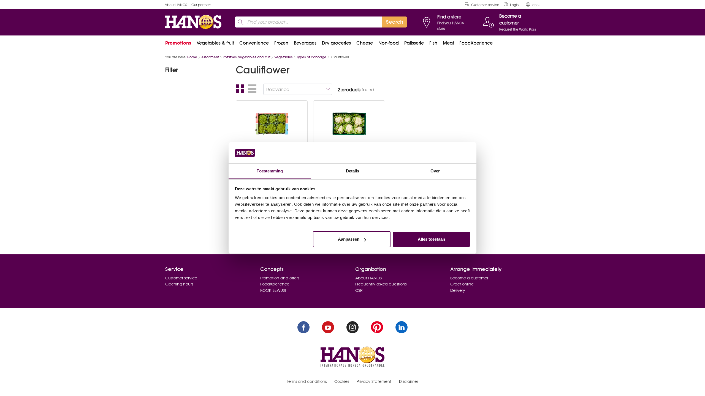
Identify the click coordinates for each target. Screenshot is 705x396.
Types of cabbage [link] (311, 57)
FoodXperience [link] (476, 43)
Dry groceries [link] (336, 43)
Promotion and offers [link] (279, 278)
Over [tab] (435, 171)
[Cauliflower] (349, 123)
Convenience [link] (254, 43)
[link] (511, 4)
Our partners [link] (201, 4)
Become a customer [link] (469, 278)
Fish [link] (433, 43)
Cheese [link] (364, 43)
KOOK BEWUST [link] (273, 290)
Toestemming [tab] (270, 171)
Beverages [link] (305, 43)
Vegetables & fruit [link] (215, 43)
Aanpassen (348, 239)
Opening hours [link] (179, 284)
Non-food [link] (388, 43)
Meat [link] (448, 43)
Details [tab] (352, 171)
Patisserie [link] (414, 43)
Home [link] (192, 57)
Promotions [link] (178, 43)
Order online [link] (462, 284)
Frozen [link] (281, 43)
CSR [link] (359, 290)
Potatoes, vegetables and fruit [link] (246, 57)
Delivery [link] (457, 290)
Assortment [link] (210, 57)
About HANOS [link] (176, 4)
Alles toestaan (431, 239)
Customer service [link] (485, 4)
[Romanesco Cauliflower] (271, 123)
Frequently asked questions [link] (380, 284)
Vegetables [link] (283, 57)
